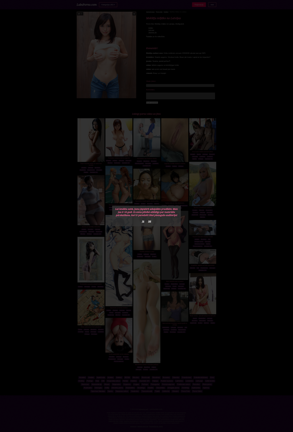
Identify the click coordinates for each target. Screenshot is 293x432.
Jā (143, 221)
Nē (149, 221)
